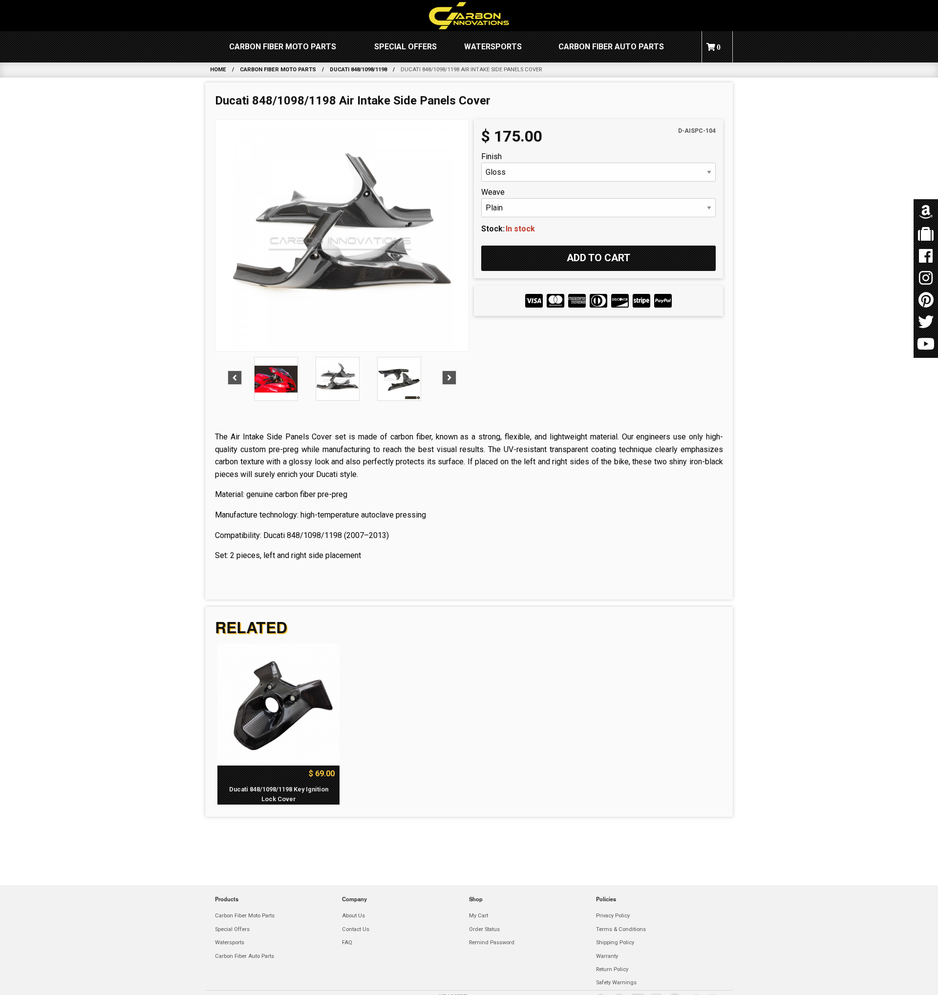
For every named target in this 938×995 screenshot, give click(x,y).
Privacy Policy (613, 915)
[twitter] (926, 322)
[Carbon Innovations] (469, 15)
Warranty (607, 956)
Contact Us (355, 929)
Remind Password (491, 942)
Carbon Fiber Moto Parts (282, 46)
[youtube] (926, 344)
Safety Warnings (616, 982)
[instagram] (926, 278)
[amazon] (926, 212)
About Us (353, 915)
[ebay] (926, 234)
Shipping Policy (615, 942)
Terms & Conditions (621, 929)
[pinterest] (926, 300)
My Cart (478, 915)
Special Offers (405, 46)
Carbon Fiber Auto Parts (611, 46)
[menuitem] (282, 46)
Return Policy (612, 969)
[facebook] (926, 256)
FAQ (347, 942)
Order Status (484, 929)
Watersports (493, 46)
